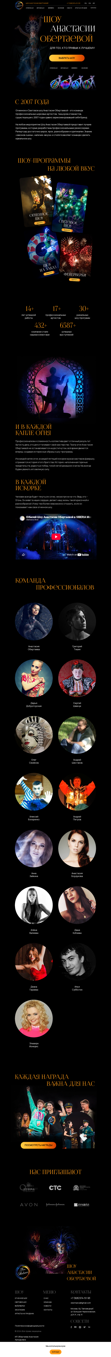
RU (86, 3)
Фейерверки (51, 8)
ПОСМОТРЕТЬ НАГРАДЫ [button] (38, 1145)
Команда (48, 1302)
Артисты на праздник (81, 8)
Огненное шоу (30, 8)
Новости (69, 8)
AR (94, 3)
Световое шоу (41, 8)
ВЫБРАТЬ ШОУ (67, 58)
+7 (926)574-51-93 (73, 3)
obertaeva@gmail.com (81, 1303)
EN (90, 3)
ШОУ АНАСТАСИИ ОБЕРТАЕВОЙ (37, 3)
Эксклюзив (61, 8)
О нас (46, 1298)
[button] (34, 627)
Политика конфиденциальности (29, 1325)
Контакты (93, 8)
